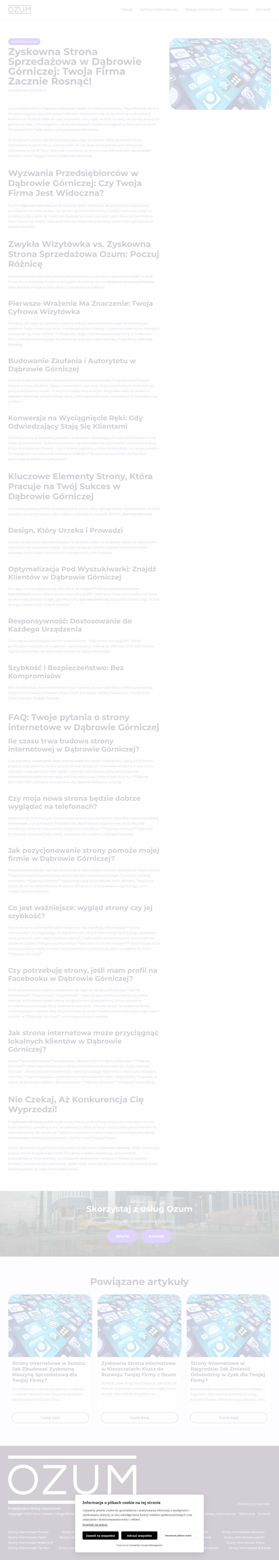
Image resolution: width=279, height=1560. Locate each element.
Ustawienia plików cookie (178, 1535)
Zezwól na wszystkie (100, 1535)
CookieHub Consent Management (145, 1545)
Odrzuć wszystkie (139, 1535)
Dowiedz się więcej (95, 1525)
